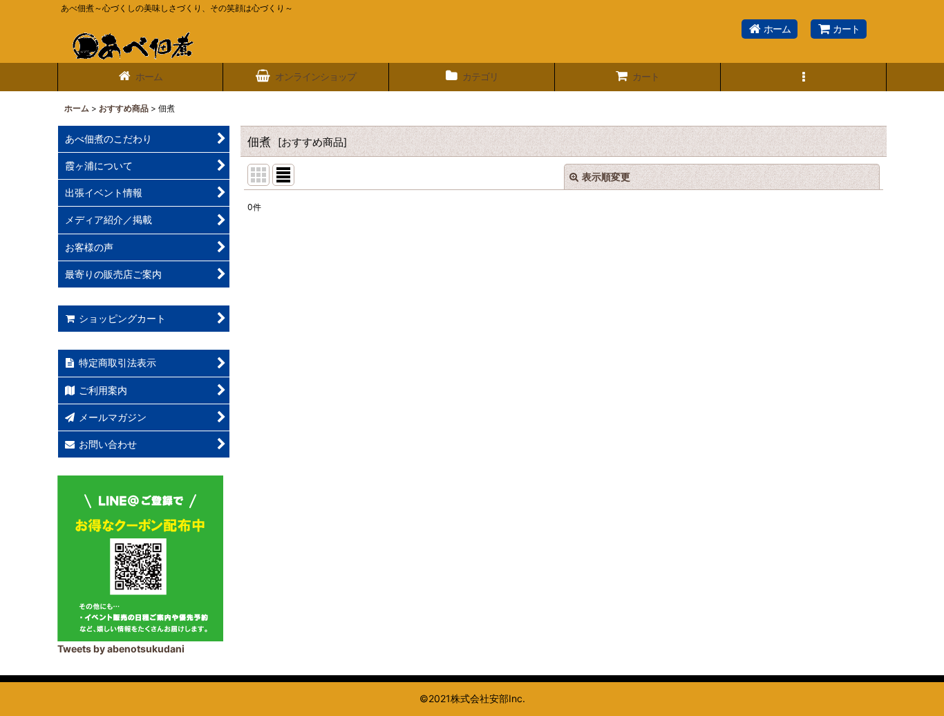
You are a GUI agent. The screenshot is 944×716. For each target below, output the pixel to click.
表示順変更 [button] (606, 176)
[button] (804, 77)
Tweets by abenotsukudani (121, 648)
